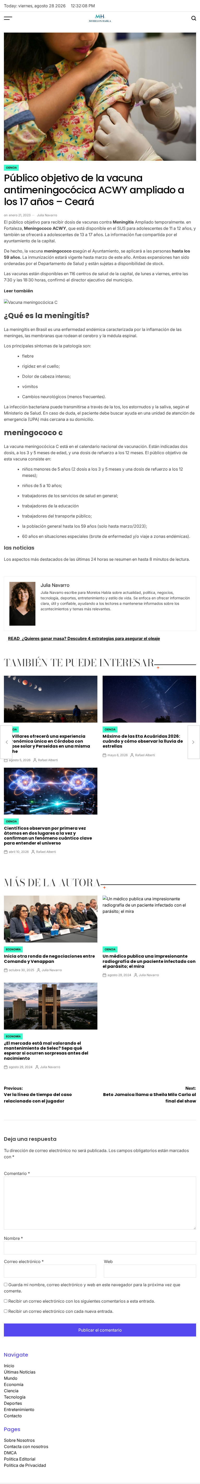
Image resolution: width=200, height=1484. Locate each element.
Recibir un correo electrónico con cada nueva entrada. (60, 1311)
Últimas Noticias (19, 1372)
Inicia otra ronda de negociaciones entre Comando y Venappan (49, 958)
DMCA (10, 1452)
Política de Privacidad (25, 1465)
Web (108, 1261)
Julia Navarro (47, 215)
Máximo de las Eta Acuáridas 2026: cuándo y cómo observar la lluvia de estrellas (143, 741)
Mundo (10, 1378)
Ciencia (11, 167)
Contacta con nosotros (26, 1446)
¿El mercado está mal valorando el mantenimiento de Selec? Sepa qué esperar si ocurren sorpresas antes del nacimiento (46, 1050)
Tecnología (15, 1397)
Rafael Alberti (48, 760)
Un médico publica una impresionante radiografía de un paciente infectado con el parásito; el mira (149, 961)
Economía (13, 949)
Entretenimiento (19, 1409)
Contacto (13, 1415)
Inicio (9, 1365)
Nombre (13, 1238)
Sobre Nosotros (19, 1440)
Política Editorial (19, 1459)
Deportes (13, 1403)
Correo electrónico (24, 1261)
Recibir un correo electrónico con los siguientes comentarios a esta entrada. (81, 1301)
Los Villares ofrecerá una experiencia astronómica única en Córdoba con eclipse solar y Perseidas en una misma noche (47, 743)
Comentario (17, 1173)
